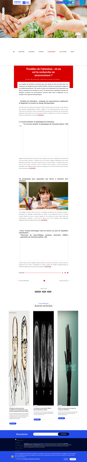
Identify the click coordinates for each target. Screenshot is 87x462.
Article (28, 79)
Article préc (24, 280)
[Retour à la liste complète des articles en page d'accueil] (44, 281)
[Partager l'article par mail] (67, 272)
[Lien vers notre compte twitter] (3, 12)
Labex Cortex (64, 2)
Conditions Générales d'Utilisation (31, 459)
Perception (21, 51)
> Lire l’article (40, 115)
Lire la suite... (72, 414)
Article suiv (63, 280)
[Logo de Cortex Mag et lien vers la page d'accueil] (18, 2)
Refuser (66, 459)
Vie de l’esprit (63, 51)
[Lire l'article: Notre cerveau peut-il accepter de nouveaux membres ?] (68, 405)
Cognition (41, 51)
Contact (70, 2)
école (44, 291)
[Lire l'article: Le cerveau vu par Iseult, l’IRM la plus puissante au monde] (43, 405)
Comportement (51, 51)
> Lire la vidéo (47, 266)
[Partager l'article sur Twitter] (65, 272)
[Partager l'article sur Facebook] (62, 272)
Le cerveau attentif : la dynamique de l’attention (36, 122)
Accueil (59, 2)
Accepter (73, 459)
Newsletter (22, 434)
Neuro (72, 51)
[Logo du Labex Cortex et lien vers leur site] (26, 2)
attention (38, 291)
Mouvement (31, 51)
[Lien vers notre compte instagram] (3, 8)
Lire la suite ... (12, 423)
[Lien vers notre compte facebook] (3, 10)
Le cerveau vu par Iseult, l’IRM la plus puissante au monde (42, 409)
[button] (73, 2)
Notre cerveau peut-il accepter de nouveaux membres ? (67, 409)
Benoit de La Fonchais (46, 79)
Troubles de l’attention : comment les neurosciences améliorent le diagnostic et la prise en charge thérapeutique (43, 102)
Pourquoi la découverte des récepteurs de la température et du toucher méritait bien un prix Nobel (18, 410)
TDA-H (49, 291)
